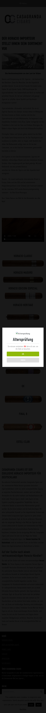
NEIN (23, 360)
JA (23, 354)
